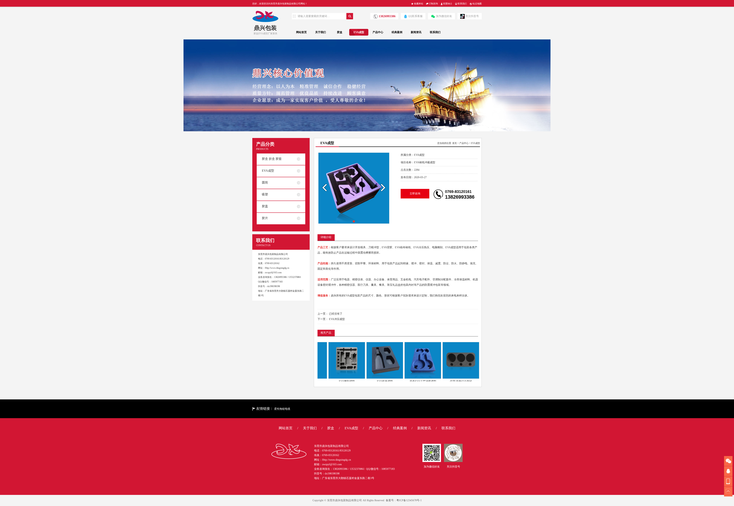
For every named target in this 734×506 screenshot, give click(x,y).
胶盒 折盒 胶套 (272, 158)
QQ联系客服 (415, 16)
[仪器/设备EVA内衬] (446, 360)
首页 (454, 143)
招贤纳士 (447, 3)
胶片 (265, 218)
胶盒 (339, 32)
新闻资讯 (416, 32)
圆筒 (265, 182)
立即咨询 (415, 193)
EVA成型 (359, 32)
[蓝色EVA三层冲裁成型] (408, 360)
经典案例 (397, 32)
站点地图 (477, 3)
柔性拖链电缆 (282, 408)
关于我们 (320, 32)
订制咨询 (433, 3)
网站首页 (301, 32)
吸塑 (265, 194)
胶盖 (265, 206)
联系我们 (462, 3)
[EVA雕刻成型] (332, 360)
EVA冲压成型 (337, 319)
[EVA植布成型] (370, 360)
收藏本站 (418, 3)
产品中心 (378, 32)
